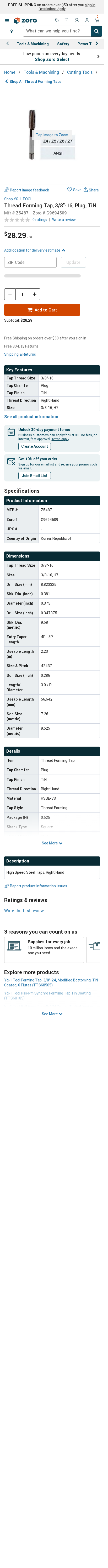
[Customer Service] (77, 21)
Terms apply (60, 439)
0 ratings (40, 219)
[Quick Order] (67, 21)
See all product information (31, 416)
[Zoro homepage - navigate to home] (25, 21)
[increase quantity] (34, 294)
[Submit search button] (96, 31)
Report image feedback (29, 190)
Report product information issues (38, 885)
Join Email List (34, 475)
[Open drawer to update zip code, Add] (11, 31)
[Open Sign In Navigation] (87, 21)
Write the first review (24, 910)
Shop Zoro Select (52, 59)
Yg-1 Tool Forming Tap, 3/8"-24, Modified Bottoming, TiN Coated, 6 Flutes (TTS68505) (51, 982)
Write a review (64, 219)
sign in (90, 5)
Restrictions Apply (52, 9)
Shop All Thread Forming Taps (35, 81)
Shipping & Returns (20, 354)
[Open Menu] (7, 21)
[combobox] (62, 31)
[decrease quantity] (10, 294)
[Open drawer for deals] (57, 21)
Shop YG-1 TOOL (18, 199)
